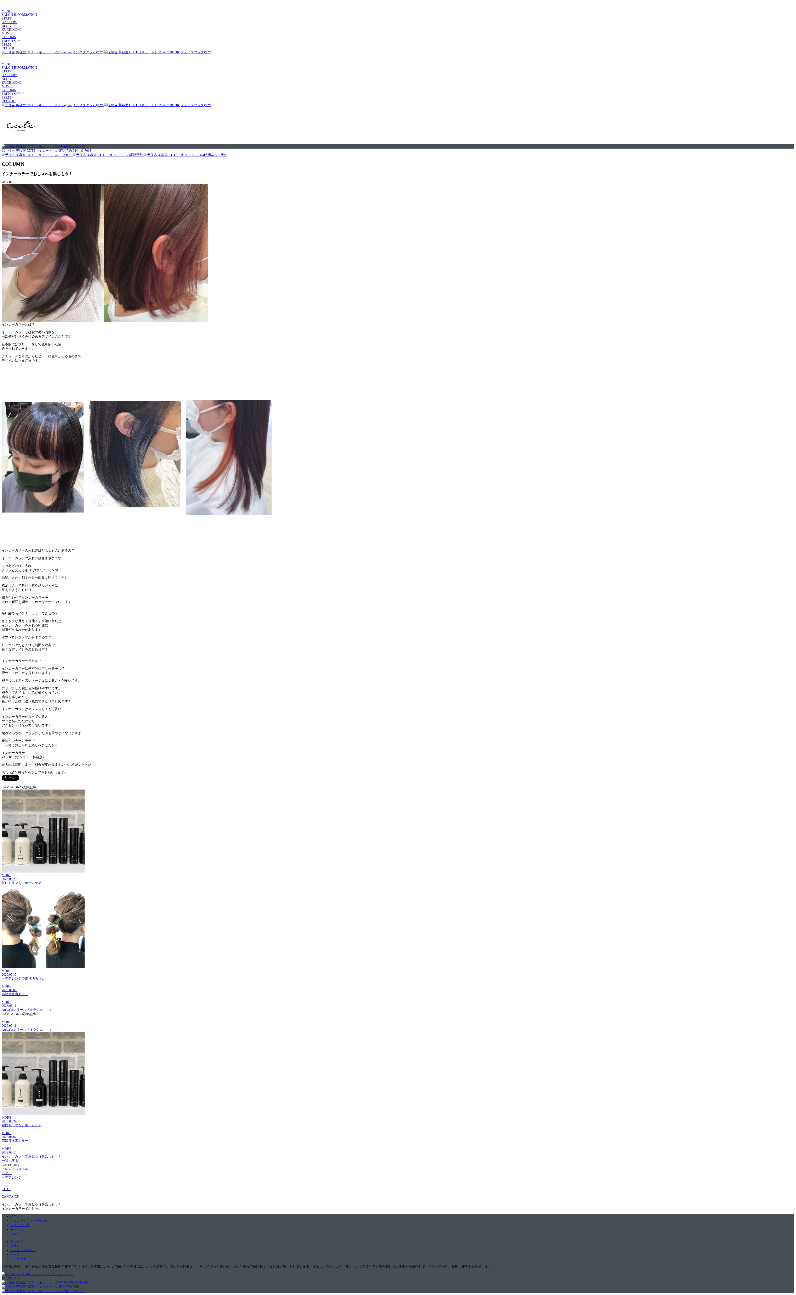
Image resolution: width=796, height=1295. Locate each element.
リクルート (18, 1259)
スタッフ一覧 (20, 1225)
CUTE (6, 1189)
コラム (15, 1245)
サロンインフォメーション (30, 1220)
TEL (75, 1286)
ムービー (16, 1241)
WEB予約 (80, 1282)
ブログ (15, 1233)
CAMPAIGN (10, 1196)
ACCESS (78, 1291)
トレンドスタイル (23, 1250)
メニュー (16, 1216)
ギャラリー (18, 1229)
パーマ (15, 1254)
